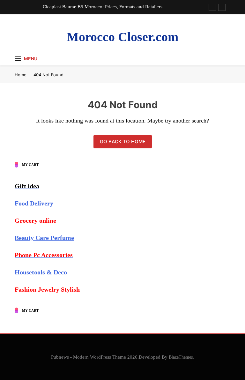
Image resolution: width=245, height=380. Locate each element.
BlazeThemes (181, 357)
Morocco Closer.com (122, 37)
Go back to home (122, 141)
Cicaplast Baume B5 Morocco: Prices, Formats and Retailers (102, 6)
